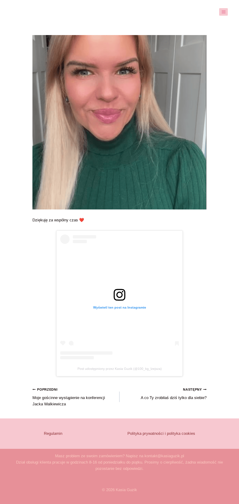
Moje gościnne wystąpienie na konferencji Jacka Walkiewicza (68, 397)
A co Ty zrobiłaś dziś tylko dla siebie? (174, 394)
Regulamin (53, 433)
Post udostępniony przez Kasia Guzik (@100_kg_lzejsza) (119, 369)
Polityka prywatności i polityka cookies (161, 433)
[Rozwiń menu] (223, 11)
